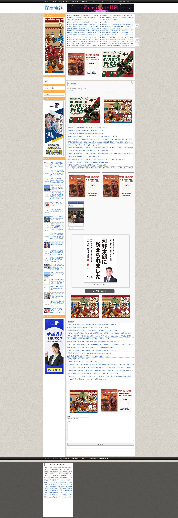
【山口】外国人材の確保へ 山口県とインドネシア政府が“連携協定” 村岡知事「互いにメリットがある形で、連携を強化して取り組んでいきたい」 (54, 237)
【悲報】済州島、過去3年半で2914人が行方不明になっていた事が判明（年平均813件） (57, 303)
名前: (68, 416)
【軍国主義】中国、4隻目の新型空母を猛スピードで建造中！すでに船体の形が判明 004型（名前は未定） (57, 252)
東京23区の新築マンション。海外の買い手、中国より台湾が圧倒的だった (56, 204)
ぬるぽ (112, 1)
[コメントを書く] (137, 39)
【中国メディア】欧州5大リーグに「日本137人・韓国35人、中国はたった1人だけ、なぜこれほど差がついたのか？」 (57, 173)
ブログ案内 (58, 1)
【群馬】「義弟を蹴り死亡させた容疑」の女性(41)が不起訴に (57, 274)
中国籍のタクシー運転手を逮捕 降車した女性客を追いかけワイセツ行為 (56, 218)
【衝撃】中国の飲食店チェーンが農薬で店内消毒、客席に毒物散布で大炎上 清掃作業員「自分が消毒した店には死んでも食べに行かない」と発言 (53, 196)
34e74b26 (72, 84)
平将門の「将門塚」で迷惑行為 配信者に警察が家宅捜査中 (56, 288)
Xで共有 (70, 90)
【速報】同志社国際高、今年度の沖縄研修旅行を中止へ (56, 211)
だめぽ (94, 1)
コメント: (70, 421)
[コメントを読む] (137, 44)
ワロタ (103, 1)
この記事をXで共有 (99, 291)
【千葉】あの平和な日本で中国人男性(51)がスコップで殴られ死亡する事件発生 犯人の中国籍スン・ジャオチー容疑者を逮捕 (57, 267)
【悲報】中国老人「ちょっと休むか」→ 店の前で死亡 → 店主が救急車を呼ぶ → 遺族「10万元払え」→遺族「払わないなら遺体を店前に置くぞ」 (54, 227)
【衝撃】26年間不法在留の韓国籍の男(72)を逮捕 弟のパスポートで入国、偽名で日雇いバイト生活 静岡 (57, 281)
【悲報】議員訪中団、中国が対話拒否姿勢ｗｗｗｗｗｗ (56, 244)
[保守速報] (53, 8)
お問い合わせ (130, 1)
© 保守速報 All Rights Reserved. (99, 458)
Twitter (76, 1)
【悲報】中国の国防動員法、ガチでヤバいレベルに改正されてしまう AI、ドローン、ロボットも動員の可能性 (57, 165)
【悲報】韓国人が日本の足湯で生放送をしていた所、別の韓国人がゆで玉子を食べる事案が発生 (56, 296)
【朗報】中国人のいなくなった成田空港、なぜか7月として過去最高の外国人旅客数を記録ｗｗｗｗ (57, 187)
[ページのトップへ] (137, 25)
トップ (49, 1)
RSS (85, 1)
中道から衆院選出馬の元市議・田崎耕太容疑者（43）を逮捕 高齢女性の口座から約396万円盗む (57, 259)
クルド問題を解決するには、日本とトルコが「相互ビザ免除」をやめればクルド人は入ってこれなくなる (56, 310)
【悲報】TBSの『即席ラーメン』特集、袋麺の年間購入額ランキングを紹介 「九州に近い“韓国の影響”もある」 (57, 180)
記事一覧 (67, 1)
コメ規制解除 (121, 1)
